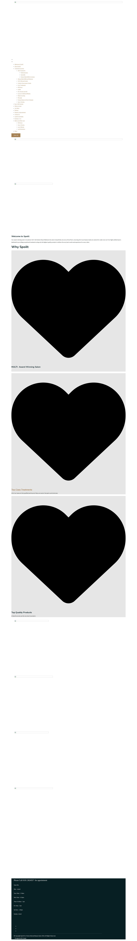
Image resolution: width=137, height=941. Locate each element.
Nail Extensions (24, 72)
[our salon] (68, 364)
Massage (20, 97)
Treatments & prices (19, 68)
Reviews (16, 110)
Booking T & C (18, 118)
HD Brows (20, 87)
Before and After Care (20, 120)
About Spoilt (18, 66)
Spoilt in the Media (19, 116)
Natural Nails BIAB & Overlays (28, 77)
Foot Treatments (22, 85)
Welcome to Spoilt (19, 64)
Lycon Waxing (21, 127)
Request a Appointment (20, 112)
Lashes (19, 89)
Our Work (17, 108)
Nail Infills (23, 75)
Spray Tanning (21, 102)
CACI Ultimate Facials (23, 81)
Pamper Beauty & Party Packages (25, 100)
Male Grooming (21, 95)
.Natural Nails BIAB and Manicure (25, 79)
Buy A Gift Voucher (19, 104)
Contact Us (17, 114)
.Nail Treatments (21, 70)
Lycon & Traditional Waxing (24, 93)
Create (24, 938)
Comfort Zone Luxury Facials (24, 83)
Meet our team (18, 106)
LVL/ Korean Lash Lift (22, 91)
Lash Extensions (21, 129)
